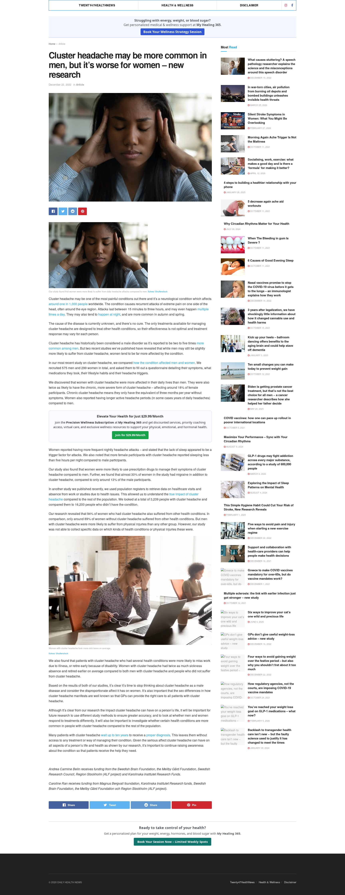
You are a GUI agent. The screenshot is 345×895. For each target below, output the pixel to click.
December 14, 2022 (260, 300)
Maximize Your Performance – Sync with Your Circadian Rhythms (256, 439)
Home (52, 43)
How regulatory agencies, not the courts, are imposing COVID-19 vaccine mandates (271, 687)
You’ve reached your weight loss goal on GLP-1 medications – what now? (271, 711)
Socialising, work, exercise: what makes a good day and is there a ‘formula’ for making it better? (270, 163)
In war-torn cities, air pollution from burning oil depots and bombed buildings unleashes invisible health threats (268, 93)
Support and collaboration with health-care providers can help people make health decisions (269, 551)
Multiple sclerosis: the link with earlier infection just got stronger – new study (260, 595)
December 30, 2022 (260, 537)
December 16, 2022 (260, 643)
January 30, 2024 (259, 747)
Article (61, 43)
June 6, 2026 (257, 621)
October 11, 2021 (260, 146)
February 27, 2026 (260, 128)
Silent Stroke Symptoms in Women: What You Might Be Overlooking (267, 118)
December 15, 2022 (260, 77)
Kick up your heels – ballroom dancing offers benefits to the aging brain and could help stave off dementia (270, 343)
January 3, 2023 (259, 355)
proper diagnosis (158, 735)
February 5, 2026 (260, 720)
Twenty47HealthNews (97, 5)
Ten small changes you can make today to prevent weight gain (270, 366)
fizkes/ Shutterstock (158, 291)
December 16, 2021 (260, 560)
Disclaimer (249, 5)
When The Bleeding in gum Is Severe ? (268, 240)
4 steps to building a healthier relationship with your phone (260, 184)
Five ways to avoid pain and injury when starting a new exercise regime (271, 528)
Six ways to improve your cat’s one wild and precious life (269, 614)
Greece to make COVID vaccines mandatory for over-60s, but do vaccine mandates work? (270, 574)
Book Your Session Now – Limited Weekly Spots (172, 842)
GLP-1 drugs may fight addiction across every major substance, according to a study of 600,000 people (270, 461)
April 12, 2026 (257, 173)
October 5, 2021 (235, 427)
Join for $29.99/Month (130, 435)
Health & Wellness (177, 5)
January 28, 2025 (235, 192)
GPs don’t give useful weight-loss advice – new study (271, 636)
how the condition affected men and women (164, 362)
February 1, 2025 (236, 514)
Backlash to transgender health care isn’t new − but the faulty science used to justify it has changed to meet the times (269, 736)
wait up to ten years (114, 735)
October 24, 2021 (260, 697)
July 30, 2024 (233, 229)
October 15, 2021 (260, 327)
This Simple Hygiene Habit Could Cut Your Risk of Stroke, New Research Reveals (258, 507)
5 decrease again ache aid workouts (266, 203)
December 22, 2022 (60, 84)
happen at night (109, 314)
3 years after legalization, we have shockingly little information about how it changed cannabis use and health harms (271, 316)
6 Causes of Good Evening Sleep (270, 260)
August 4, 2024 (258, 492)
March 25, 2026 (258, 105)
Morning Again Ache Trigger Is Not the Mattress (272, 139)
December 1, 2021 (260, 583)
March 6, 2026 (258, 473)
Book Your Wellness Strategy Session (172, 32)
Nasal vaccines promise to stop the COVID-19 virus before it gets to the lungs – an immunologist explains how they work (270, 288)
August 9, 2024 (234, 446)
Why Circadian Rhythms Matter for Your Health (256, 223)
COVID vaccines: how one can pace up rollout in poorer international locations (257, 420)
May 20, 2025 (257, 408)
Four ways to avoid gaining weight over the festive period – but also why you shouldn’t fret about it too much (272, 662)
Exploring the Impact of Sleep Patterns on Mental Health (268, 485)
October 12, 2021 (260, 374)
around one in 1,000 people (68, 304)
